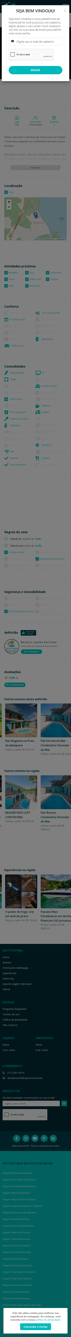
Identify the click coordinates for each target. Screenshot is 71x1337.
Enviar (35, 70)
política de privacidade (48, 1319)
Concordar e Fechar (36, 1326)
